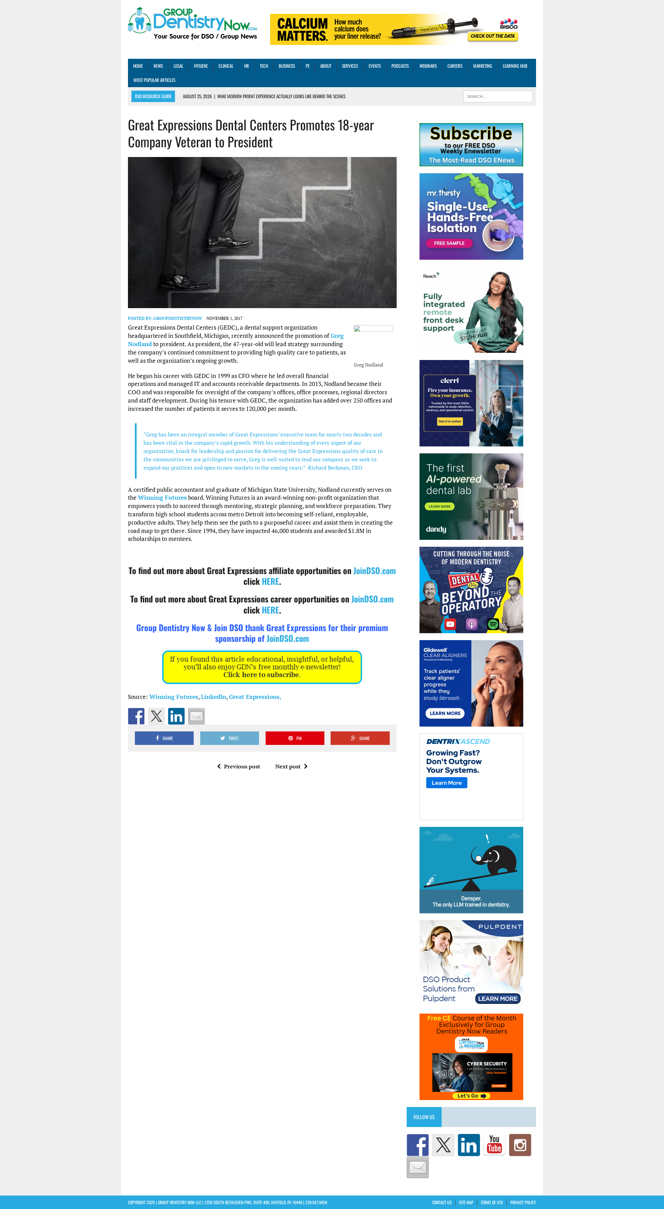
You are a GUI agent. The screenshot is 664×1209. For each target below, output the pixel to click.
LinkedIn (213, 697)
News (158, 65)
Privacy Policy (523, 1202)
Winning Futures (162, 497)
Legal (178, 65)
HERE (270, 581)
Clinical (226, 65)
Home (138, 65)
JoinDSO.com (374, 570)
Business (287, 65)
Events (375, 65)
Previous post (242, 766)
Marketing (482, 65)
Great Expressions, (255, 697)
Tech (264, 65)
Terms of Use (492, 1202)
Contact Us (442, 1202)
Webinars (428, 65)
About (325, 65)
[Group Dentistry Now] (192, 24)
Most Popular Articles (154, 79)
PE (308, 65)
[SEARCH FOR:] (498, 95)
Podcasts (400, 65)
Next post (288, 766)
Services (350, 65)
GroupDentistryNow (178, 318)
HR (246, 65)
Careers (455, 65)
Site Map (466, 1202)
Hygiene (201, 65)
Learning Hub (515, 65)
